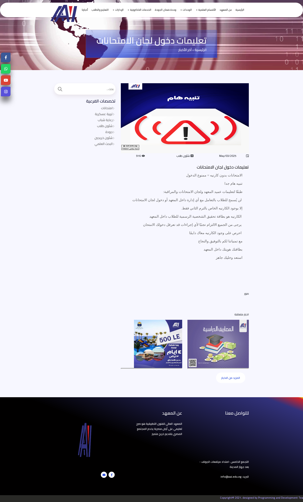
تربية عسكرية (104, 114)
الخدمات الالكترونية (140, 10)
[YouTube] (6, 80)
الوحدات (187, 10)
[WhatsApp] (6, 69)
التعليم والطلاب (100, 10)
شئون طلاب (105, 126)
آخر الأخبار (185, 49)
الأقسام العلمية (207, 10)
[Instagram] (6, 92)
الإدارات (119, 10)
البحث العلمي (104, 143)
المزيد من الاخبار (230, 377)
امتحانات (107, 108)
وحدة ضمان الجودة (165, 10)
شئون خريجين (104, 137)
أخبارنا (85, 10)
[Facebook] (6, 57)
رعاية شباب (105, 120)
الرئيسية (239, 10)
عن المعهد (226, 10)
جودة (109, 131)
